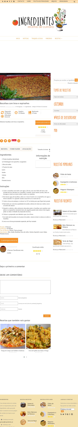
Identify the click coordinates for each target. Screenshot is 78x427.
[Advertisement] (39, 55)
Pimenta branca (4, 234)
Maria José (62, 220)
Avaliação (26, 149)
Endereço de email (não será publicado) (30, 303)
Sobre (29, 1)
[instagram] (13, 1)
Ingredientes (28, 106)
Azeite (13, 232)
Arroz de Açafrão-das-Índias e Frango (39, 351)
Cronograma (63, 1)
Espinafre (36, 232)
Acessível (7, 117)
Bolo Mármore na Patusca (68, 226)
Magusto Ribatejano (67, 190)
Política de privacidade (41, 1)
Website (20, 309)
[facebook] (9, 1)
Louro (41, 232)
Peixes (11, 230)
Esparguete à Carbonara (68, 182)
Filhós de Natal (65, 174)
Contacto (21, 1)
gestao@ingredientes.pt (6, 422)
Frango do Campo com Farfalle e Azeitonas (12, 351)
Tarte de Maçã (67, 241)
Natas (45, 232)
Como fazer (15, 149)
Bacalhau (17, 232)
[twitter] (7, 1)
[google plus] (11, 1)
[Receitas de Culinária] (39, 32)
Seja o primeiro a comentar (40, 106)
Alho (9, 232)
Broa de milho (25, 232)
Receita (4, 149)
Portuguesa (19, 106)
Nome (22, 298)
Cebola (31, 232)
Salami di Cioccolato (69, 211)
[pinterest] (5, 1)
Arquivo (54, 1)
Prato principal (18, 230)
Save (15, 140)
